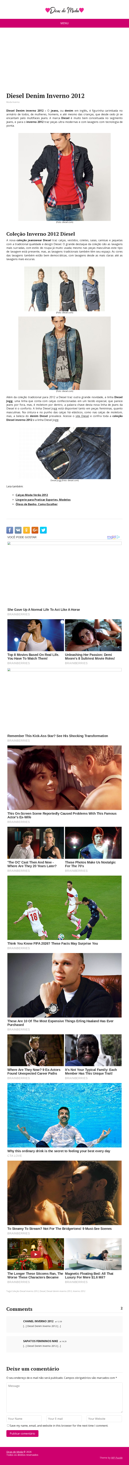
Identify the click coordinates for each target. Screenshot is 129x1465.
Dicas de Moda (15, 1451)
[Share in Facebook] (9, 530)
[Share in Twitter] (43, 530)
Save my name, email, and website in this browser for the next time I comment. (59, 1425)
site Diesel (82, 416)
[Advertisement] (65, 61)
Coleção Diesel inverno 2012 (25, 1291)
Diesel (43, 1291)
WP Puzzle (117, 1457)
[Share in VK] (18, 530)
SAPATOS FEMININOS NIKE (40, 1341)
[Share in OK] (26, 530)
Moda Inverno (13, 102)
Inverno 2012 (79, 1291)
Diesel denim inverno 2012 (59, 1291)
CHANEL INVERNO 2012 (38, 1321)
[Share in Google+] (35, 530)
